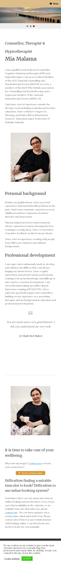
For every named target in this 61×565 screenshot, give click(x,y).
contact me (11, 512)
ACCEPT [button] (27, 558)
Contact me (35, 463)
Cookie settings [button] (11, 558)
